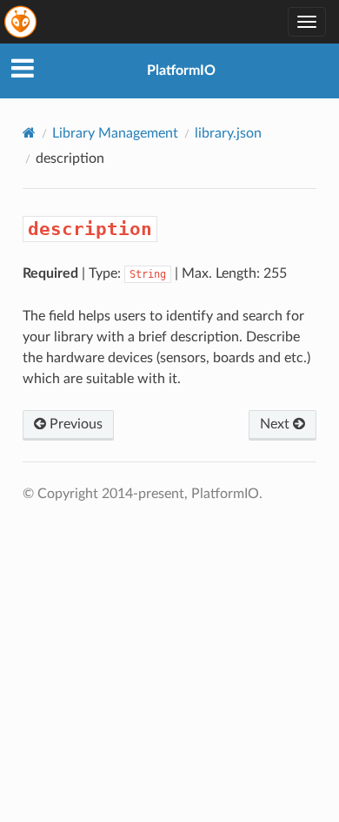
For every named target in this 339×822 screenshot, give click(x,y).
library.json (228, 133)
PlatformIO (181, 70)
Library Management (115, 133)
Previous (74, 424)
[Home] (29, 132)
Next (276, 424)
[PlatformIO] (21, 22)
